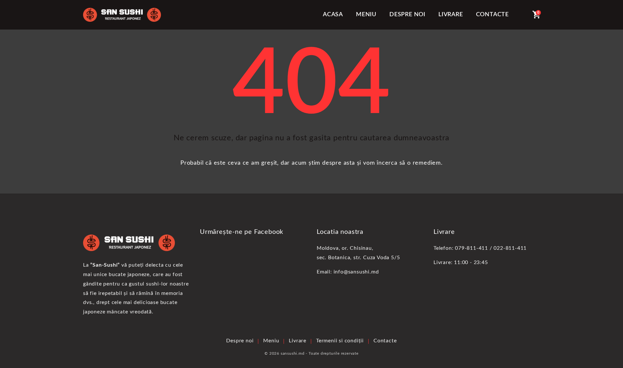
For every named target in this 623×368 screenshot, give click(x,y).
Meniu (366, 15)
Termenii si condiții (340, 340)
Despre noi (407, 15)
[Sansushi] (122, 15)
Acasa (333, 15)
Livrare (450, 15)
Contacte (492, 15)
